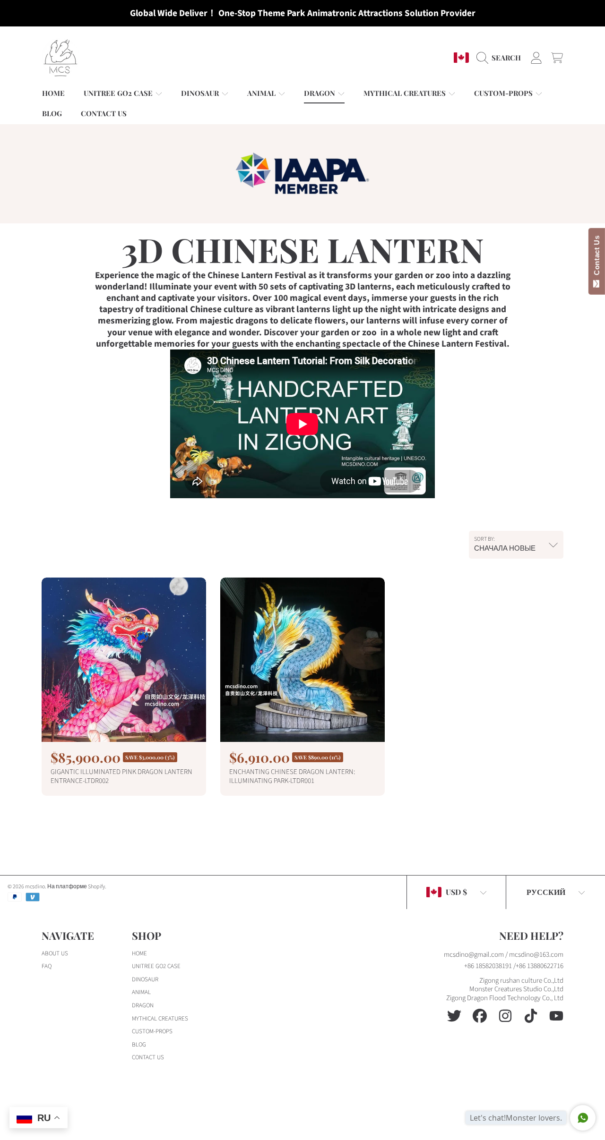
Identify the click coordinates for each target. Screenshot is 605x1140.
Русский (546, 892)
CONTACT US (148, 1057)
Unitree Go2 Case (119, 93)
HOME (139, 953)
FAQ (47, 966)
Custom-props (504, 93)
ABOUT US (55, 953)
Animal (262, 93)
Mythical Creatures (405, 93)
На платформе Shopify (76, 887)
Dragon (320, 93)
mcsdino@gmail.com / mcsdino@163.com (503, 955)
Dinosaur (201, 93)
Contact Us (597, 257)
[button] (501, 57)
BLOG (139, 1044)
